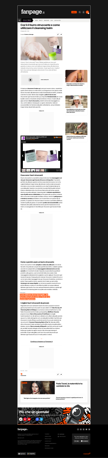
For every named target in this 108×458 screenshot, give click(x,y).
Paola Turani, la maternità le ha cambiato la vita (69, 384)
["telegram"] (41, 419)
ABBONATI (74, 12)
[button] (61, 34)
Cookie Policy (48, 441)
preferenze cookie (49, 448)
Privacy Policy (48, 438)
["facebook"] (37, 419)
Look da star (57, 20)
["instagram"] (25, 419)
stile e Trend (27, 20)
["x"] (33, 419)
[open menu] (19, 20)
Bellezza (22, 370)
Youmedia (47, 434)
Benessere (46, 20)
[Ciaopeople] (86, 454)
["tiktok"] (20, 419)
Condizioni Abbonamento (50, 443)
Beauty (41, 20)
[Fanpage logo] (31, 12)
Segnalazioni (48, 436)
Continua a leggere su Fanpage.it (41, 341)
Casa (51, 20)
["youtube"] (29, 419)
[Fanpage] (23, 429)
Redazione (47, 445)
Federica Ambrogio (29, 34)
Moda (36, 20)
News (26, 370)
